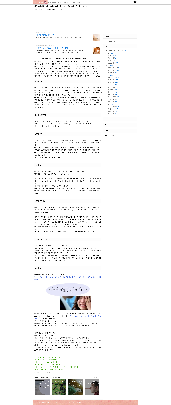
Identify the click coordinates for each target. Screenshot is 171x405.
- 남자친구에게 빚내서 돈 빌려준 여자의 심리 (47, 364)
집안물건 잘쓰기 (113, 97)
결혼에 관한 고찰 (113, 70)
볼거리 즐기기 (113, 80)
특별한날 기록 (113, 63)
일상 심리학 (112, 58)
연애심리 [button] (60, 2)
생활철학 (109, 53)
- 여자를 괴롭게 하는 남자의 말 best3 (45, 360)
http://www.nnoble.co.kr (43, 45)
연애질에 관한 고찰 (114, 67)
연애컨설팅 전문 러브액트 (45, 35)
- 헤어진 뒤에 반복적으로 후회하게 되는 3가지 (48, 362)
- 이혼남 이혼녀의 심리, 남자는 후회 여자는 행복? (49, 369)
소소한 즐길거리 (113, 99)
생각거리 (112, 55)
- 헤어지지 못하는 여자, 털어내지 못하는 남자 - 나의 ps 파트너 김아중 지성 (56, 367)
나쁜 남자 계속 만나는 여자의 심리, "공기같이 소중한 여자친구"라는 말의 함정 (61, 6)
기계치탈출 (109, 104)
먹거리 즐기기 (113, 82)
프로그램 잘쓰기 (113, 106)
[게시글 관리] (43, 372)
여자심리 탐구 (113, 72)
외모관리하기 (112, 92)
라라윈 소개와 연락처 (110, 41)
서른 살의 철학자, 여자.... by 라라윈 (116, 51)
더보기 (96, 377)
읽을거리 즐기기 (113, 77)
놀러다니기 (112, 84)
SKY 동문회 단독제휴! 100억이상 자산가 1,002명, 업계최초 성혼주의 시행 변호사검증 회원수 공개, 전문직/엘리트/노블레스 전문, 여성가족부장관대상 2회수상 (62, 51)
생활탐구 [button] (66, 2)
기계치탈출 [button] (72, 2)
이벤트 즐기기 (113, 101)
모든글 (49, 2)
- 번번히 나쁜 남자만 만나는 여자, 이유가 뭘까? (48, 357)
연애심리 (109, 65)
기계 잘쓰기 (112, 111)
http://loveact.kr (40, 32)
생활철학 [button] (54, 2)
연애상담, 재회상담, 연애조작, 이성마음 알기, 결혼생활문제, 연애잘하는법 (58, 37)
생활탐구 (109, 75)
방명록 (78, 2)
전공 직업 (111, 60)
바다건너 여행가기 (114, 87)
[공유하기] (40, 372)
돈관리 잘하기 (113, 94)
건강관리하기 (112, 89)
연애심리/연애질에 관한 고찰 (51, 9)
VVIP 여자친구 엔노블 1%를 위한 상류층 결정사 (52, 48)
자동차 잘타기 (113, 114)
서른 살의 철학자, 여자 (41, 2)
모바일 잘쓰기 (113, 109)
